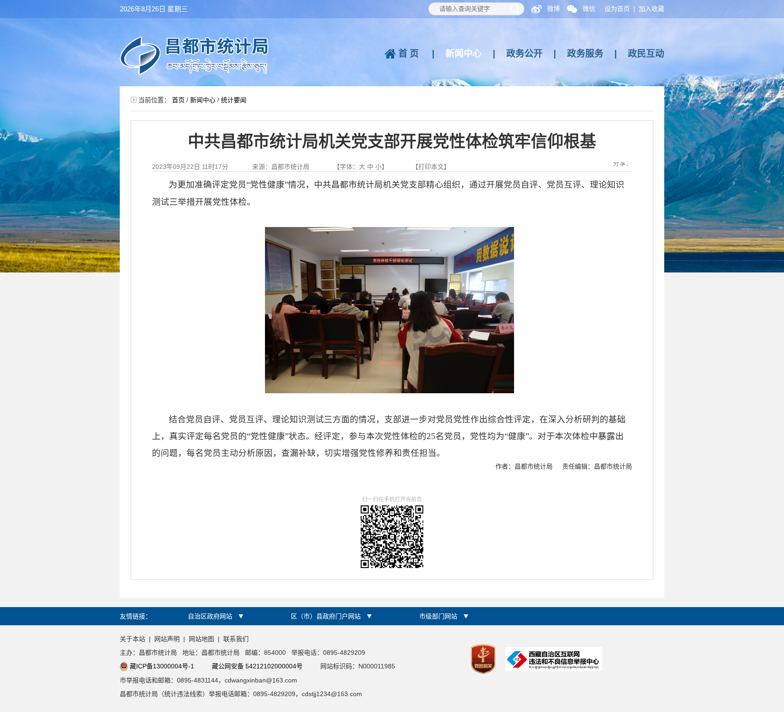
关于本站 (132, 639)
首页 (409, 54)
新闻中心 (464, 54)
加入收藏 (651, 8)
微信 (589, 8)
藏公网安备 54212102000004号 (257, 666)
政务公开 (524, 54)
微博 (553, 8)
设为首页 (617, 8)
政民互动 (646, 54)
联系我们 (236, 639)
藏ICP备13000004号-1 (162, 666)
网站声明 (167, 639)
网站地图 (201, 639)
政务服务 (585, 54)
